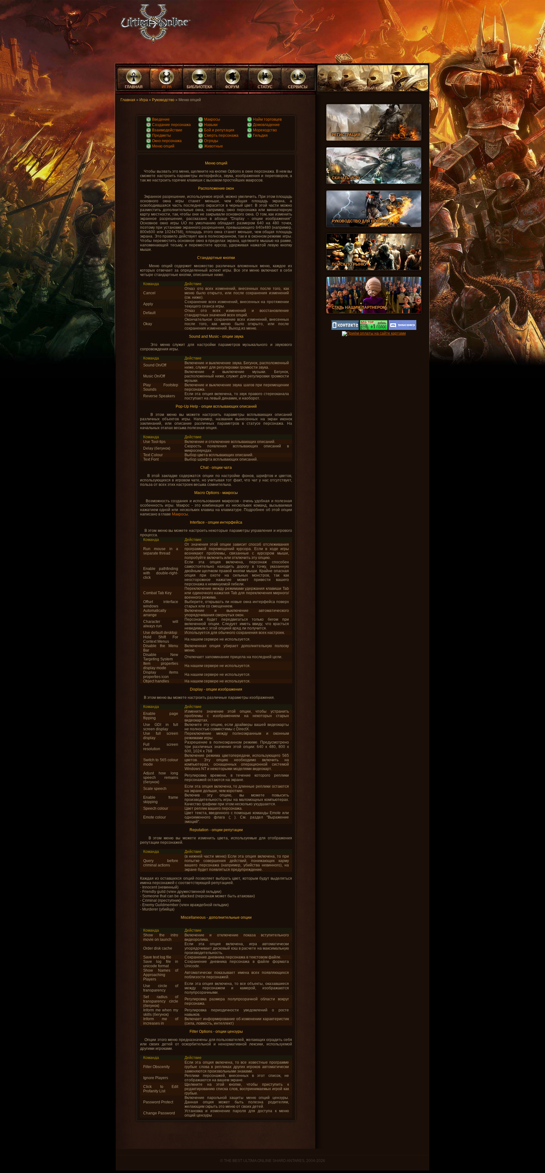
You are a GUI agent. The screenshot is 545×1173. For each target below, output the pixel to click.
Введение (161, 119)
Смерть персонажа (221, 135)
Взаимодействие (167, 130)
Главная (127, 100)
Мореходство (265, 130)
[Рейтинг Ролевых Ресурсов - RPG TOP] (374, 328)
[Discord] (402, 328)
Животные (213, 146)
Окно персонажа (167, 141)
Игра (143, 100)
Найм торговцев (267, 119)
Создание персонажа (171, 125)
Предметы (161, 135)
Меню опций (163, 146)
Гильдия (260, 135)
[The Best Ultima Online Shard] (154, 25)
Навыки (211, 125)
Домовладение (266, 125)
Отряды (211, 141)
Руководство (163, 100)
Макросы (212, 119)
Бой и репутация (219, 130)
